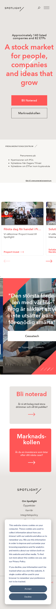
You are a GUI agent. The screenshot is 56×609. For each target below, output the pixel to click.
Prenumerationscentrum (19, 146)
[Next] (49, 261)
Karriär (29, 510)
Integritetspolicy (29, 515)
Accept (28, 588)
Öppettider (29, 505)
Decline (28, 596)
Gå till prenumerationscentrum (39, 181)
